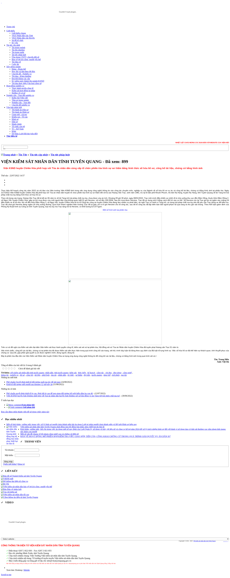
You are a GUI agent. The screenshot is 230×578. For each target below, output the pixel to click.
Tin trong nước (18, 52)
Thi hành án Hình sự (20, 112)
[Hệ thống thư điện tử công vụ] (14, 481)
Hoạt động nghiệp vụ (15, 86)
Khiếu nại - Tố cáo (20, 117)
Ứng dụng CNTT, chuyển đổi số (25, 57)
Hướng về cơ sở (18, 93)
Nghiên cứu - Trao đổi (21, 102)
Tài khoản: (9, 450)
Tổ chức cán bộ (18, 126)
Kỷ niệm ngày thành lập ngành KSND (28, 81)
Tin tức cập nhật (13, 45)
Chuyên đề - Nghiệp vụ (22, 74)
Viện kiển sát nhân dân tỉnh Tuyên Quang (204, 541)
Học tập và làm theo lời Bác (23, 71)
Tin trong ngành (18, 47)
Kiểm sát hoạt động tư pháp (23, 90)
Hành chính (17, 124)
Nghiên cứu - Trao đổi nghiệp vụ (20, 95)
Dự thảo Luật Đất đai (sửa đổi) (25, 134)
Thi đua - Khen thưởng (21, 76)
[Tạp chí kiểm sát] (9, 492)
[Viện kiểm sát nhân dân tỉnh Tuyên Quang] (67, 12)
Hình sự (15, 119)
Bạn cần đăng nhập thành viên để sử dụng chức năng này (25, 412)
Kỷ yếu (15, 43)
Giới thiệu (10, 31)
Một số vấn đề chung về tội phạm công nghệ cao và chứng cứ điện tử (49, 434)
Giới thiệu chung (19, 33)
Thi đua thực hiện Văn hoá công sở (26, 83)
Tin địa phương (18, 50)
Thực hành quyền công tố (22, 88)
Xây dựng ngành (13, 67)
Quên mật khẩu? (10, 464)
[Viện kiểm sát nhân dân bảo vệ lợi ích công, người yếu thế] (26, 486)
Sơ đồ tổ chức (17, 40)
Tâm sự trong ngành (20, 100)
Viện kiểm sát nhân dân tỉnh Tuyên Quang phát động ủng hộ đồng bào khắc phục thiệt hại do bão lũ (62, 427)
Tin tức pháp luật (19, 55)
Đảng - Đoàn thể (19, 69)
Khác (14, 131)
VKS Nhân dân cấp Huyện (23, 38)
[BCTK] (5, 484)
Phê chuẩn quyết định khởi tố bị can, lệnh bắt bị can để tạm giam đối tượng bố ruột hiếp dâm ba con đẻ (49, 393)
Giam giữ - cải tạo (19, 114)
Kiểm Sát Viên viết (20, 98)
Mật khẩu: (9, 455)
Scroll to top (6, 574)
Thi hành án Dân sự (20, 110)
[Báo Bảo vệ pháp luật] (11, 489)
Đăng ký (21, 464)
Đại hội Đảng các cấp (21, 79)
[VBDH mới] (7, 479)
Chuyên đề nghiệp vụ (21, 105)
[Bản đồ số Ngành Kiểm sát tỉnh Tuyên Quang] (21, 476)
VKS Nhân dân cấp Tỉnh (22, 35)
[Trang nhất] (8, 154)
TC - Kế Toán (18, 129)
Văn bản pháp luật (14, 107)
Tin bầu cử (16, 62)
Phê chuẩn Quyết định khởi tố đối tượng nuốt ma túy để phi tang (33, 382)
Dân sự (15, 122)
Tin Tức (22, 154)
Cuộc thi (15, 64)
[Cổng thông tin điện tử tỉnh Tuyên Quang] (19, 497)
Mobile (27, 570)
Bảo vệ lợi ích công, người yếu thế (26, 59)
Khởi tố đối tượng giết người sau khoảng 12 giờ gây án (29, 384)
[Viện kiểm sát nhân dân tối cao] (15, 494)
